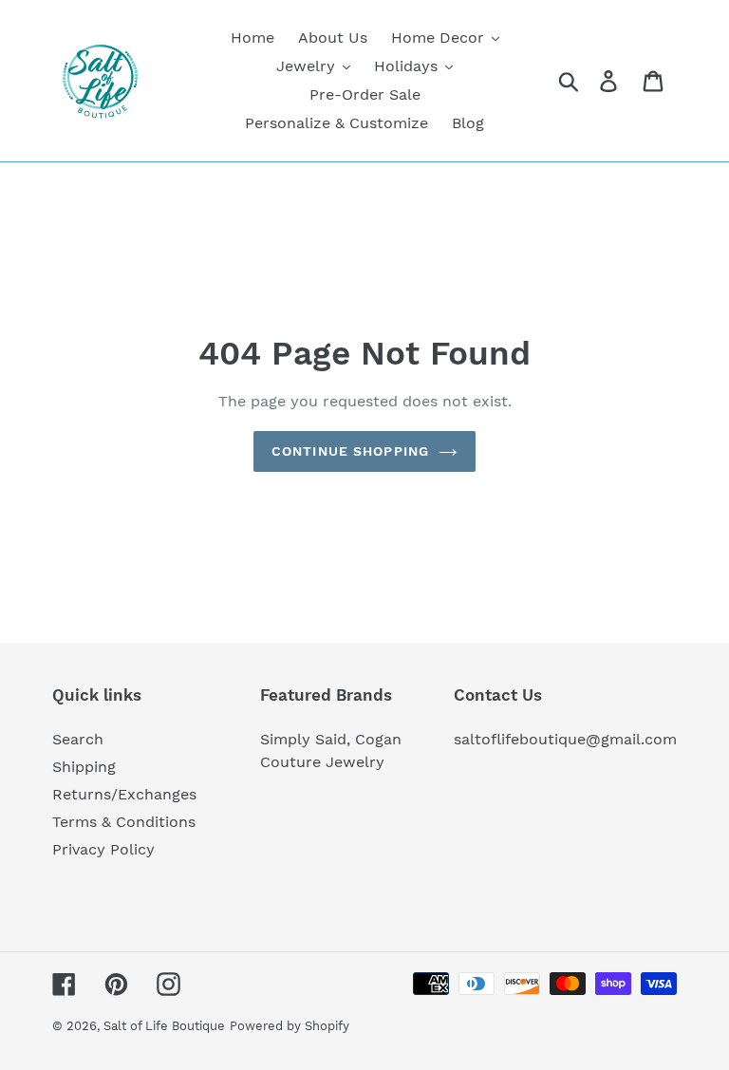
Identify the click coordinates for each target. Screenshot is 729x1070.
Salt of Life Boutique (164, 1026)
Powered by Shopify (289, 1026)
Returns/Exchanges (124, 794)
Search (77, 739)
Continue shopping (350, 451)
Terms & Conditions (124, 822)
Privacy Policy (103, 849)
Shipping (84, 767)
